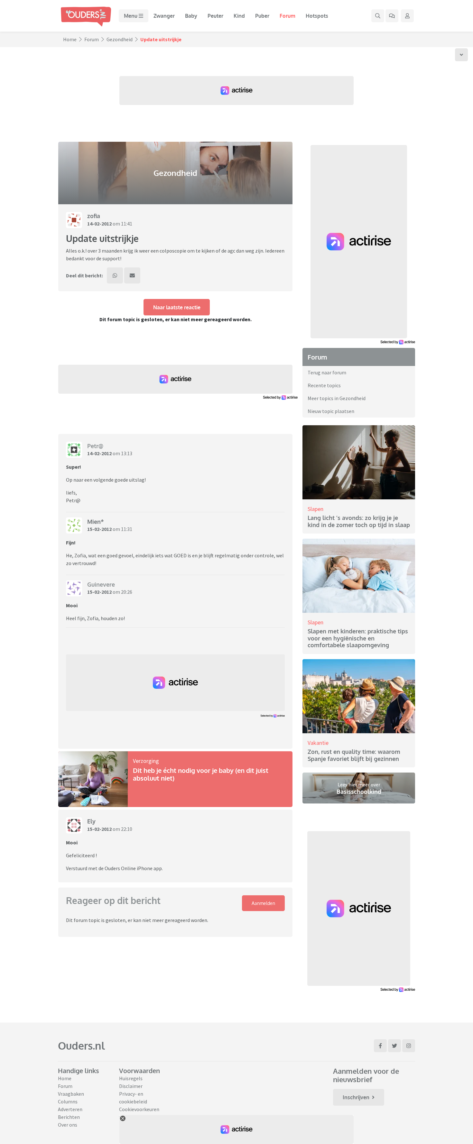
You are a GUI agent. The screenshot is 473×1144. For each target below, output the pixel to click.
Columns (68, 1101)
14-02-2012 (99, 223)
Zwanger (164, 16)
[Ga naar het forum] (391, 15)
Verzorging (146, 760)
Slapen (315, 509)
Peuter (215, 16)
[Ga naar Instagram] (408, 1045)
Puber (262, 16)
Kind (239, 16)
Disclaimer (131, 1086)
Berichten (69, 1117)
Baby (191, 16)
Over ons (67, 1124)
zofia (93, 215)
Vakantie (318, 742)
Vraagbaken (71, 1094)
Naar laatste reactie (176, 307)
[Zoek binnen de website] (377, 15)
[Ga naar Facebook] (380, 1045)
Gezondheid (120, 39)
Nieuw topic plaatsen (331, 411)
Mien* (95, 521)
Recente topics (324, 385)
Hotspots (317, 16)
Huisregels (131, 1078)
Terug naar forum (327, 372)
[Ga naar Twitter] (394, 1045)
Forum (287, 16)
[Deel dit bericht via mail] (132, 275)
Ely (91, 821)
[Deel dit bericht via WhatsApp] (115, 275)
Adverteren (70, 1109)
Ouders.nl (81, 1045)
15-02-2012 (99, 529)
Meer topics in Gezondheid (337, 398)
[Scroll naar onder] (461, 54)
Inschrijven (356, 1097)
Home (70, 39)
